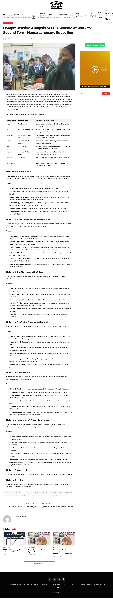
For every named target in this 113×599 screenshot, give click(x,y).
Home (5, 585)
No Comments (36, 39)
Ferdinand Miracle (13, 39)
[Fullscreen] (107, 86)
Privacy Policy (69, 585)
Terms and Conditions (42, 585)
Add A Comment (39, 563)
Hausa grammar (28, 492)
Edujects (58, 592)
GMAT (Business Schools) (93, 15)
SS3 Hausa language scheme (54, 495)
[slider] (93, 86)
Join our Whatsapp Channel (95, 45)
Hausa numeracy (51, 492)
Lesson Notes (7, 547)
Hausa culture (8, 492)
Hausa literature (39, 492)
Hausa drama (17, 492)
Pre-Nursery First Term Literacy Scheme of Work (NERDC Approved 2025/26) (62, 552)
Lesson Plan (8, 23)
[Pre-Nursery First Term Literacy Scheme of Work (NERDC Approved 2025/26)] (64, 538)
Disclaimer (56, 587)
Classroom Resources (63, 15)
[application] (95, 69)
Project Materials (17, 15)
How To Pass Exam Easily (33, 15)
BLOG (71, 15)
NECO (86, 15)
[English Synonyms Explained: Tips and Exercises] (39, 538)
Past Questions (25, 15)
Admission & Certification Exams (43, 15)
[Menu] (4, 15)
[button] (95, 69)
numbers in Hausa (39, 495)
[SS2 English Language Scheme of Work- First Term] (14, 538)
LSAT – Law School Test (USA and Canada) (107, 15)
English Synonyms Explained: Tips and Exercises (38, 551)
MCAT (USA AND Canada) (100, 15)
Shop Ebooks (57, 585)
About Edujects (15, 585)
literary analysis (8, 495)
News (10, 15)
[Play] (82, 86)
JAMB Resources (52, 15)
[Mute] (105, 86)
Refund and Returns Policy (97, 585)
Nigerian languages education (23, 495)
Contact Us (81, 585)
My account (27, 585)
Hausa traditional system (65, 492)
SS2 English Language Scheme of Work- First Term (14, 551)
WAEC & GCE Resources (79, 15)
